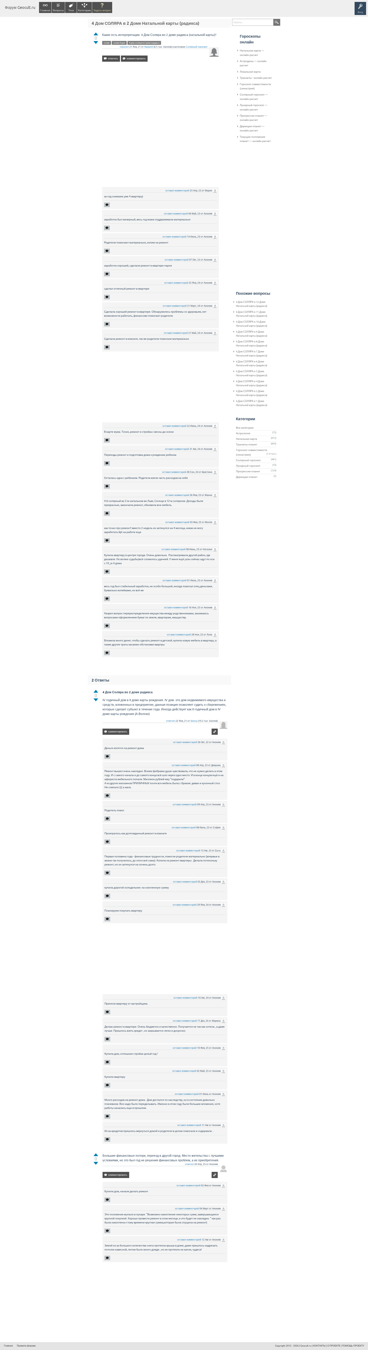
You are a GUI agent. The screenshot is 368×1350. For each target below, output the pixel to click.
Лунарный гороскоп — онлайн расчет (253, 107)
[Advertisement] (160, 98)
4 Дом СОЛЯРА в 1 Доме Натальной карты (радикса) (251, 403)
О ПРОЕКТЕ (333, 1345)
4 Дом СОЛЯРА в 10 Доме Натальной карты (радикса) (251, 323)
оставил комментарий (177, 190)
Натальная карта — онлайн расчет (252, 52)
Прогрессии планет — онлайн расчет (253, 117)
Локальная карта (250, 71)
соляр (106, 43)
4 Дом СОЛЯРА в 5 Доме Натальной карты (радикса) (251, 373)
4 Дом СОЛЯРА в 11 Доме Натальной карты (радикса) (251, 314)
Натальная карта (246, 438)
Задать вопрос (102, 10)
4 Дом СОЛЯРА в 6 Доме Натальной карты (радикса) (251, 363)
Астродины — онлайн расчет (253, 63)
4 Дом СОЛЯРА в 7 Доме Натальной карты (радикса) (251, 353)
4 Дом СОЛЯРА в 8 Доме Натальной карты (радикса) (251, 343)
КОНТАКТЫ (319, 1345)
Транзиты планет (246, 444)
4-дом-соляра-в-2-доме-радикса (144, 43)
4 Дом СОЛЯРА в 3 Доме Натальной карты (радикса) (251, 393)
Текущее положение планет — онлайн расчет (255, 139)
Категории (84, 10)
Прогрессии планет (248, 471)
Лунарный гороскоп (248, 465)
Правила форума (26, 1345)
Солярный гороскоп (196, 47)
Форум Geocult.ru (20, 7)
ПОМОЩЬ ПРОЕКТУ (353, 1345)
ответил (170, 721)
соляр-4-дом (119, 43)
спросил (124, 47)
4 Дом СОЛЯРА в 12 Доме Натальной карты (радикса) (251, 304)
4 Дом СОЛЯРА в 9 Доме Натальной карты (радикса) (251, 333)
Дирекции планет (246, 476)
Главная (45, 10)
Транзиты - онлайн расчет (256, 77)
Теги (71, 10)
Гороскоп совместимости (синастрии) (255, 86)
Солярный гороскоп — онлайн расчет (254, 96)
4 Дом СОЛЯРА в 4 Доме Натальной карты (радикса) (251, 383)
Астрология (243, 433)
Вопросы (58, 10)
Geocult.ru (305, 1345)
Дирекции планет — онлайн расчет (252, 128)
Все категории (245, 427)
